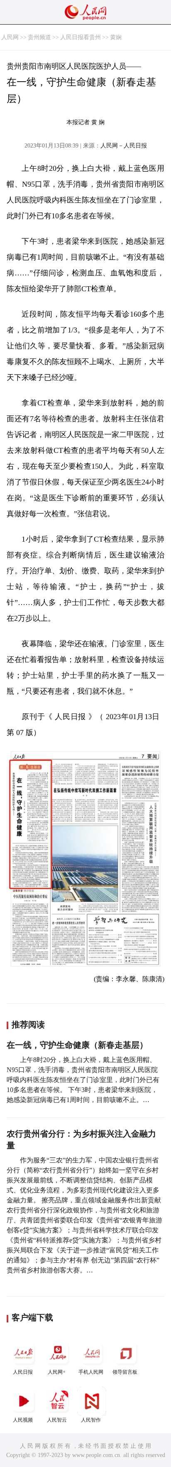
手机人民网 (90, 1372)
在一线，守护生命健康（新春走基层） (77, 1045)
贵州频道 (39, 37)
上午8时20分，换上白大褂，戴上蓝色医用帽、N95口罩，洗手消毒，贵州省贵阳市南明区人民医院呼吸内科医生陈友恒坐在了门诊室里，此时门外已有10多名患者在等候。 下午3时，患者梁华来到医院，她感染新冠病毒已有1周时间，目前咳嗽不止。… (83, 1079)
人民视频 (23, 1420)
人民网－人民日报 (123, 145)
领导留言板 (124, 1372)
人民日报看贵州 (80, 37)
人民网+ (57, 1372)
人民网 (10, 37)
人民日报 (23, 1372)
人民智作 (91, 1420)
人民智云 (57, 1420)
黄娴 (116, 37)
